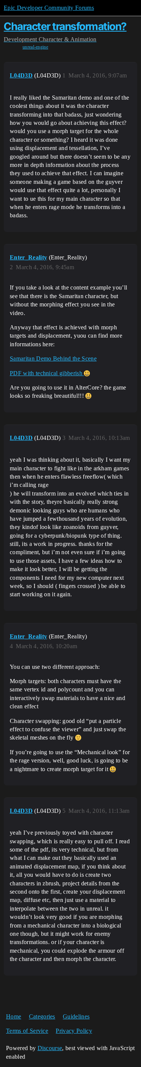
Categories (42, 1016)
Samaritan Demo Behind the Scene (53, 358)
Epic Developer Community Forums (49, 8)
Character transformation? (65, 26)
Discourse (50, 1048)
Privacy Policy (74, 1031)
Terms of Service (27, 1031)
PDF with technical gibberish (47, 373)
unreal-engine (35, 47)
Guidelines (76, 1016)
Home (13, 1016)
